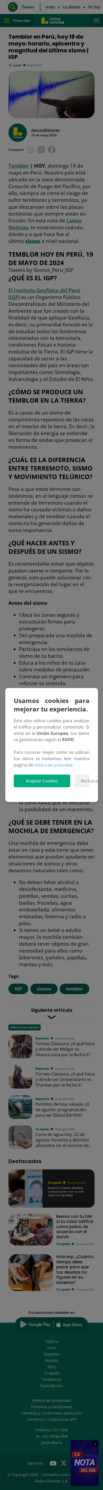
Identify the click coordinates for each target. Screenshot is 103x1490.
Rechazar (85, 781)
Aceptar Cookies (42, 781)
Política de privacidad (53, 765)
